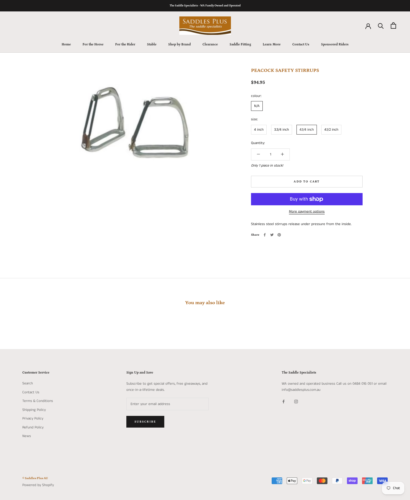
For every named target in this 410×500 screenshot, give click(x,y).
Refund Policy (33, 427)
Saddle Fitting (240, 44)
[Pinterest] (279, 234)
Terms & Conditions (37, 401)
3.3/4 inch (281, 129)
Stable (151, 44)
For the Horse (93, 44)
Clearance (210, 44)
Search (27, 383)
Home (66, 44)
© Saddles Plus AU (35, 478)
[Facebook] (264, 234)
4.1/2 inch (331, 129)
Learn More (272, 44)
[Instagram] (296, 401)
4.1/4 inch (307, 129)
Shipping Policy (34, 410)
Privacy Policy (32, 418)
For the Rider (125, 44)
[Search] (381, 25)
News (26, 436)
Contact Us (300, 44)
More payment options (307, 211)
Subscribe (145, 421)
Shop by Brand (179, 44)
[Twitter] (272, 234)
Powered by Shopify (38, 485)
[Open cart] (393, 25)
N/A (257, 106)
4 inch (259, 129)
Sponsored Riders (335, 44)
